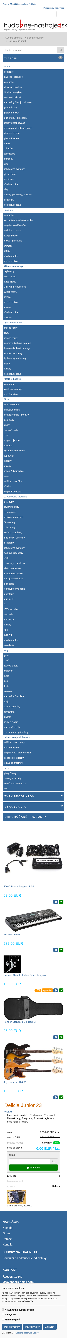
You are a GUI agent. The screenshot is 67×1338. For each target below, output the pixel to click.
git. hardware (10, 174)
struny (7, 143)
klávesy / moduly (12, 778)
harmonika (9, 711)
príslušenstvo (11, 261)
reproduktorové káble (14, 588)
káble (6, 558)
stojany (7, 307)
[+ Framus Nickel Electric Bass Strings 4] (61, 990)
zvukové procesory (13, 553)
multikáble (9, 583)
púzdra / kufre (11, 184)
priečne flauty (11, 327)
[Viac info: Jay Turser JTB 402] (55, 1097)
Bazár (7, 768)
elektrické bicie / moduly (16, 414)
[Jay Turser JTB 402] (33, 1061)
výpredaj (47, 990)
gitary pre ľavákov (13, 87)
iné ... (6, 788)
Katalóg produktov (34, 37)
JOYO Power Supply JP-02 (19, 886)
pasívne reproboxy (13, 517)
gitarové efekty (11, 112)
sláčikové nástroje (13, 389)
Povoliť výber (32, 1326)
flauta (6, 686)
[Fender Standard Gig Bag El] (33, 1007)
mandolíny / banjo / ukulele (17, 102)
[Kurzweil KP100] (33, 920)
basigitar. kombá (12, 230)
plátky (7, 363)
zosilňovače (10, 512)
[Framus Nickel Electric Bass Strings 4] (12, 964)
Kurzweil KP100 (12, 934)
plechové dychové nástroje (17, 343)
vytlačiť (8, 1111)
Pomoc (7, 1238)
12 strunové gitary (13, 92)
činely (7, 425)
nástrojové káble (12, 568)
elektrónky (9, 199)
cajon (6, 435)
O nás (6, 1233)
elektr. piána (10, 276)
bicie (6, 681)
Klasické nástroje (12, 379)
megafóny (9, 594)
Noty (6, 650)
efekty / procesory (13, 240)
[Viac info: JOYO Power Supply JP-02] (55, 902)
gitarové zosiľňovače (14, 123)
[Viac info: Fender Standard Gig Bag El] (55, 1037)
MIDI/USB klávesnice (15, 286)
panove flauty (11, 338)
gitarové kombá (11, 133)
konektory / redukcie (14, 563)
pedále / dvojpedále (14, 471)
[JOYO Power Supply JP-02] (33, 854)
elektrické (9, 71)
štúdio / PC (9, 599)
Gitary (7, 66)
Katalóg (8, 1227)
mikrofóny (9, 542)
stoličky (8, 317)
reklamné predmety (13, 762)
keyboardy (9, 271)
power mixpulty (11, 507)
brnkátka (8, 158)
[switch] (3, 1309)
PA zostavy (9, 522)
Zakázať (49, 1326)
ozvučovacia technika (15, 783)
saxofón (8, 691)
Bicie (6, 399)
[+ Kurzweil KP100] (61, 950)
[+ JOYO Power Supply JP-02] (61, 902)
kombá (7, 297)
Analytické (10, 1314)
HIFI (6, 629)
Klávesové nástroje (13, 266)
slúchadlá (8, 614)
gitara (6, 655)
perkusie (8, 445)
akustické (9, 82)
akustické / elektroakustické (18, 220)
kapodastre (9, 153)
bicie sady (9, 420)
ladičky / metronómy (14, 742)
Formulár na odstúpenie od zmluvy (24, 1258)
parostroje (9, 619)
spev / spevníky (12, 706)
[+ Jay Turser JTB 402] (61, 1097)
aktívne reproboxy (13, 532)
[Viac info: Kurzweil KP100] (55, 950)
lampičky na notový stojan (17, 752)
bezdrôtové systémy (14, 169)
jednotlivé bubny (12, 409)
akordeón (8, 670)
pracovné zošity (12, 727)
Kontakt (7, 1244)
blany (6, 476)
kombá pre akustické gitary (18, 128)
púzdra (7, 486)
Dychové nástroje (13, 322)
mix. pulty (9, 501)
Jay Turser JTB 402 (15, 1082)
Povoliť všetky (12, 1326)
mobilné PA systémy (14, 537)
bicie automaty (11, 404)
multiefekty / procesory (15, 118)
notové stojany (11, 747)
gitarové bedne (11, 138)
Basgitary (8, 210)
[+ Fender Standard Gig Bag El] (61, 1037)
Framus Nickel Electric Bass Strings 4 (25, 975)
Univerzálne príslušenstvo (17, 737)
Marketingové (12, 1319)
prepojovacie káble (13, 578)
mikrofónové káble (13, 573)
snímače (8, 148)
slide (6, 164)
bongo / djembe (11, 440)
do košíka (35, 1167)
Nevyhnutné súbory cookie (19, 1309)
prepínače (9, 179)
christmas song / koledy (16, 732)
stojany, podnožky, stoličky (18, 194)
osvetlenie (9, 645)
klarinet (7, 716)
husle (6, 676)
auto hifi (8, 635)
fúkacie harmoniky (13, 353)
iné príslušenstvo (12, 204)
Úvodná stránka (13, 37)
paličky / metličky (13, 481)
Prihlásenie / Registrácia (53, 8)
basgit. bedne (11, 235)
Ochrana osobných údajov (27, 1333)
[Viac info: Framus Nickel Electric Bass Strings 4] (55, 990)
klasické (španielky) (14, 76)
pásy (6, 189)
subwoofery (9, 527)
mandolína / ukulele (14, 696)
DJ (5, 604)
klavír (6, 660)
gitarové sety (10, 107)
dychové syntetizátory (15, 358)
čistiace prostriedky (14, 757)
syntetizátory (10, 292)
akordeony (9, 384)
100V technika (11, 609)
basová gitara (11, 665)
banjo (6, 701)
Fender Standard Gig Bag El (20, 1021)
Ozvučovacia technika (15, 496)
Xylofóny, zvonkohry (14, 450)
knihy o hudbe (11, 722)
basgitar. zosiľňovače (15, 225)
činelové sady (11, 430)
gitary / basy (10, 773)
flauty (6, 332)
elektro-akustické (12, 97)
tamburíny (9, 455)
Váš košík (32, 57)
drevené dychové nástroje (17, 348)
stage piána (10, 281)
